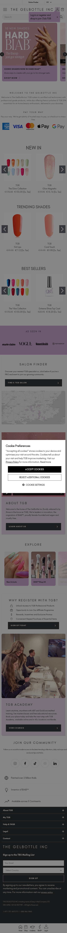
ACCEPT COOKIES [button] (34, 469)
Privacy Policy (12, 461)
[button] (33, 485)
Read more (45, 461)
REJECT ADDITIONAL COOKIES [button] (34, 477)
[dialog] (33, 466)
